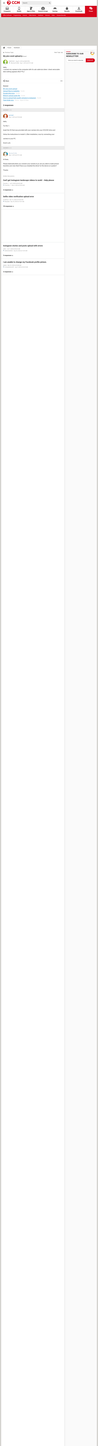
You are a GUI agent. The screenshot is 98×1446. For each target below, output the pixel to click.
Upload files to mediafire (11, 91)
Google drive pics (9, 93)
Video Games (32, 15)
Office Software (7, 15)
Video (53, 15)
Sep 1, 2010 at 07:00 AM (15, 117)
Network (47, 15)
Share (7, 81)
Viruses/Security (61, 15)
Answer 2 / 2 (7, 148)
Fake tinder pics (8, 100)
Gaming (54, 11)
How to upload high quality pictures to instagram (19, 98)
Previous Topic (9, 52)
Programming (17, 15)
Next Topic (57, 52)
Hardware (40, 15)
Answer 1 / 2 (7, 110)
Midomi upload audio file (11, 96)
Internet (25, 15)
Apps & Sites (31, 11)
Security (67, 11)
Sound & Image (43, 11)
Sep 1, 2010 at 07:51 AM (26, 63)
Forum (91, 11)
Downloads (78, 11)
